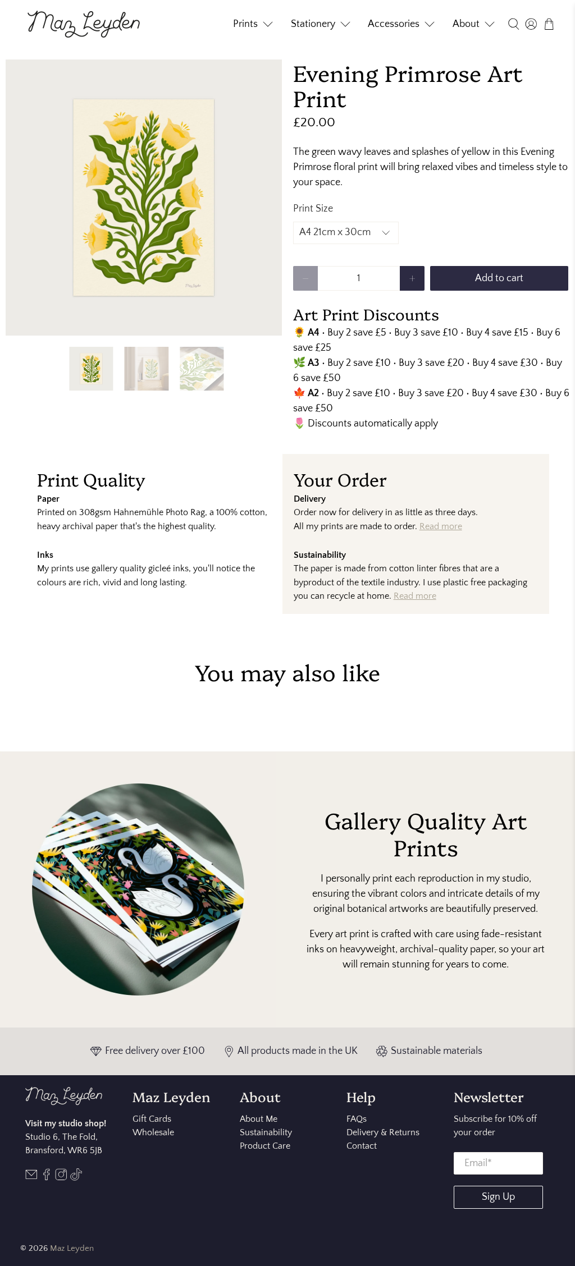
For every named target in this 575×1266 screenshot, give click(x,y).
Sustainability (266, 1132)
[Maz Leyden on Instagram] (61, 1178)
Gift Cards (152, 1119)
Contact (361, 1146)
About (466, 24)
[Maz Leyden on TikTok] (76, 1178)
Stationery (313, 24)
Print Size (313, 208)
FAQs (356, 1119)
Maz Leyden (72, 1248)
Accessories (393, 24)
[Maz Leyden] (84, 24)
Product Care (265, 1146)
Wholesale (153, 1132)
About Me (258, 1119)
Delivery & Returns (382, 1132)
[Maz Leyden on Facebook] (46, 1178)
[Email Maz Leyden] (31, 1178)
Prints (245, 24)
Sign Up (498, 1197)
